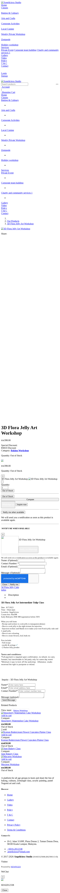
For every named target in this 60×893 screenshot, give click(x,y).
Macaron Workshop (10, 764)
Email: (9, 566)
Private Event (7, 50)
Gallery (4, 55)
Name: (9, 560)
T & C (4, 63)
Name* (4, 684)
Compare (30, 499)
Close (4, 584)
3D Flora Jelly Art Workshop (20, 223)
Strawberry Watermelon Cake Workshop (19, 721)
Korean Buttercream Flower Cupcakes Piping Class (25, 740)
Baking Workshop (20, 710)
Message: (10, 572)
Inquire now (22, 504)
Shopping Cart (8, 92)
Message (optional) (10, 697)
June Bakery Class (9, 754)
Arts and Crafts (8, 110)
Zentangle (5, 150)
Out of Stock (7, 491)
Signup (4, 76)
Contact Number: (10, 563)
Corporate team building (25, 50)
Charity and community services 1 (16, 193)
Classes (4, 7)
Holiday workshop (9, 160)
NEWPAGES (16, 867)
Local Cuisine (7, 130)
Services (5, 47)
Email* (4, 688)
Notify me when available (13, 512)
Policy (4, 60)
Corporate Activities (10, 120)
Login (4, 73)
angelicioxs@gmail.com (18, 851)
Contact (4, 66)
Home (4, 5)
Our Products (13, 221)
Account (5, 87)
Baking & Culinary (10, 100)
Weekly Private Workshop (13, 140)
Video (4, 58)
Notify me (14, 584)
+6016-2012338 (14, 849)
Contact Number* (9, 691)
